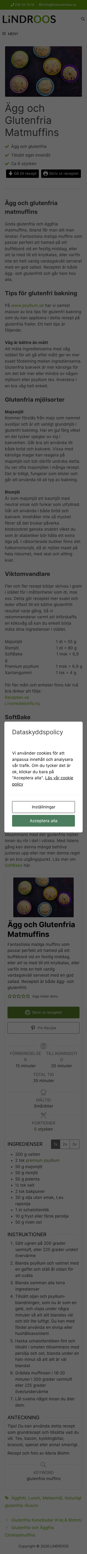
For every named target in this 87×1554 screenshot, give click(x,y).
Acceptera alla (44, 820)
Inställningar (43, 807)
